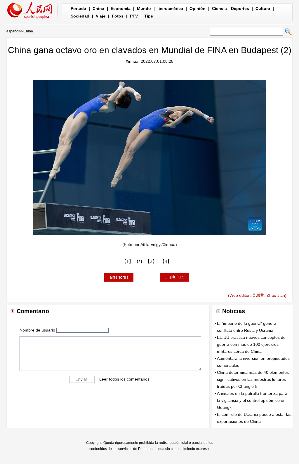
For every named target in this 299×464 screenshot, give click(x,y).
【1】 (127, 261)
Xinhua (132, 61)
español (12, 31)
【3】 (151, 261)
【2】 (139, 262)
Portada (78, 8)
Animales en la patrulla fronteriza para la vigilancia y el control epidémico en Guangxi (252, 400)
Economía (121, 8)
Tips (148, 16)
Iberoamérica (170, 8)
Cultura (262, 8)
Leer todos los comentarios (124, 378)
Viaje (100, 16)
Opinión (198, 8)
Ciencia (219, 8)
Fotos (118, 16)
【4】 (166, 261)
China (98, 8)
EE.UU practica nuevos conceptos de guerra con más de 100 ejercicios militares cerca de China (251, 344)
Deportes (240, 8)
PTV (134, 16)
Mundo (144, 8)
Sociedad (80, 16)
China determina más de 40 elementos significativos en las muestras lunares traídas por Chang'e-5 (253, 379)
